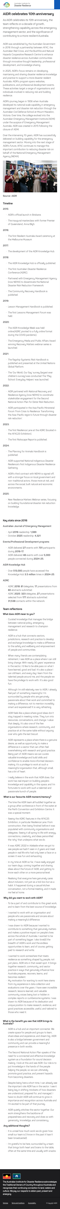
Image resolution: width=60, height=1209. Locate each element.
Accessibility (32, 1203)
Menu (57, 4)
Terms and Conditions (18, 1203)
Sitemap (5, 1203)
